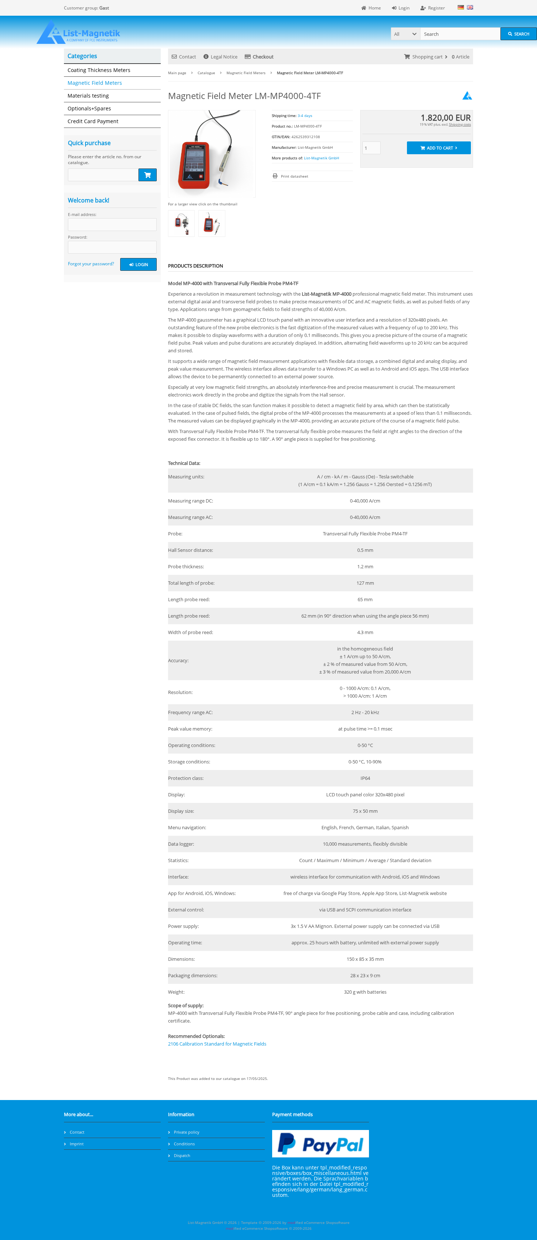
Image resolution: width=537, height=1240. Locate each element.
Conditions (184, 1143)
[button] (405, 33)
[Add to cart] (147, 175)
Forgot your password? (91, 264)
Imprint (77, 1143)
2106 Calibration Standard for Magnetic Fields (217, 1043)
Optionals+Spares (89, 108)
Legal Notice (224, 56)
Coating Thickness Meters (99, 70)
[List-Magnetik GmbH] (467, 99)
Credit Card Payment (93, 121)
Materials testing (88, 95)
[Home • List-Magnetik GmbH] (78, 31)
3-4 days (305, 115)
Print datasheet (294, 176)
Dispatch (182, 1155)
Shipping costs (460, 124)
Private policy (186, 1132)
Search (518, 34)
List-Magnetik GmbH (321, 157)
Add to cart (438, 148)
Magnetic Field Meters (95, 82)
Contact (187, 56)
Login (138, 264)
